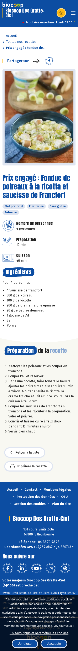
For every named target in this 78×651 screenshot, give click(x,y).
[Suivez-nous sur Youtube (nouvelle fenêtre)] (36, 568)
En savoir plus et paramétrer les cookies (39, 633)
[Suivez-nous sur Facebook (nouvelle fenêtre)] (7, 568)
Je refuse (25, 643)
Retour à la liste (27, 452)
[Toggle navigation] (73, 14)
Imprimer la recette (32, 466)
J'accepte (54, 643)
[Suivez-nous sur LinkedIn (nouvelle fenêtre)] (22, 568)
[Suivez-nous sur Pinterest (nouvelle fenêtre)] (65, 568)
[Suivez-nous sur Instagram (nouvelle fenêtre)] (51, 568)
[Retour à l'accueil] (12, 5)
